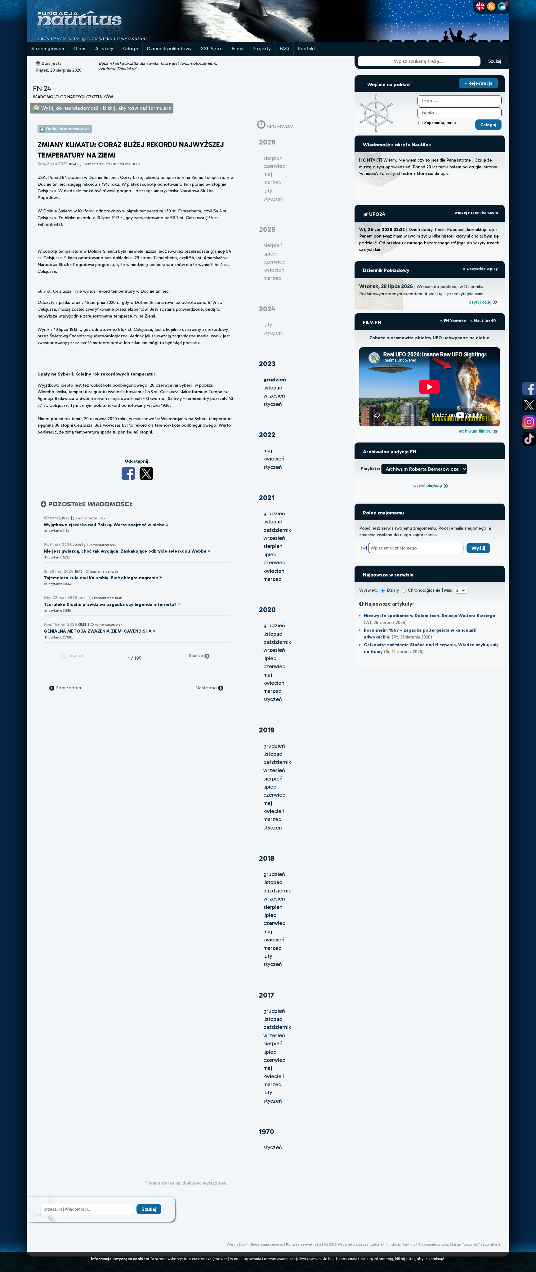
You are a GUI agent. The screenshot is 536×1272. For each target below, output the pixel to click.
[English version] (480, 6)
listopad (273, 387)
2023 (267, 363)
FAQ (284, 48)
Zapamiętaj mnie (440, 122)
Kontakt (306, 48)
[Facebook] (128, 473)
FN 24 (42, 88)
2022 (267, 434)
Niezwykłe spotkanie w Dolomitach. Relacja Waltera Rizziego (429, 615)
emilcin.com (486, 212)
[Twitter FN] (529, 405)
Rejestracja (480, 83)
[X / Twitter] (146, 473)
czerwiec (274, 562)
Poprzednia (67, 688)
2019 (267, 729)
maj (267, 450)
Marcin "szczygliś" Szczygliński (475, 1244)
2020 (267, 609)
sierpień (273, 546)
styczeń (272, 404)
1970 (266, 1131)
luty (267, 956)
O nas (79, 48)
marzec (272, 579)
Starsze (196, 655)
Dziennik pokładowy (169, 48)
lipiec (269, 554)
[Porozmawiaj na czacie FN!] (502, 6)
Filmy (237, 48)
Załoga (130, 48)
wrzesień (274, 395)
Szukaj (494, 61)
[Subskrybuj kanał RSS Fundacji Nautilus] (491, 6)
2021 (266, 497)
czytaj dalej (481, 302)
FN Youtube (455, 320)
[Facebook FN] (529, 388)
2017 (266, 994)
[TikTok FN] (529, 439)
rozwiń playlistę (428, 485)
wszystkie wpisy (482, 268)
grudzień (274, 513)
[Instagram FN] (529, 422)
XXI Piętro (212, 48)
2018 (266, 858)
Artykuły (104, 48)
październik (277, 530)
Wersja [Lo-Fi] (238, 1244)
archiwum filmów (476, 431)
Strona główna (47, 48)
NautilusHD (484, 320)
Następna (206, 688)
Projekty (261, 48)
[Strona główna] (103, 40)
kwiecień (273, 458)
